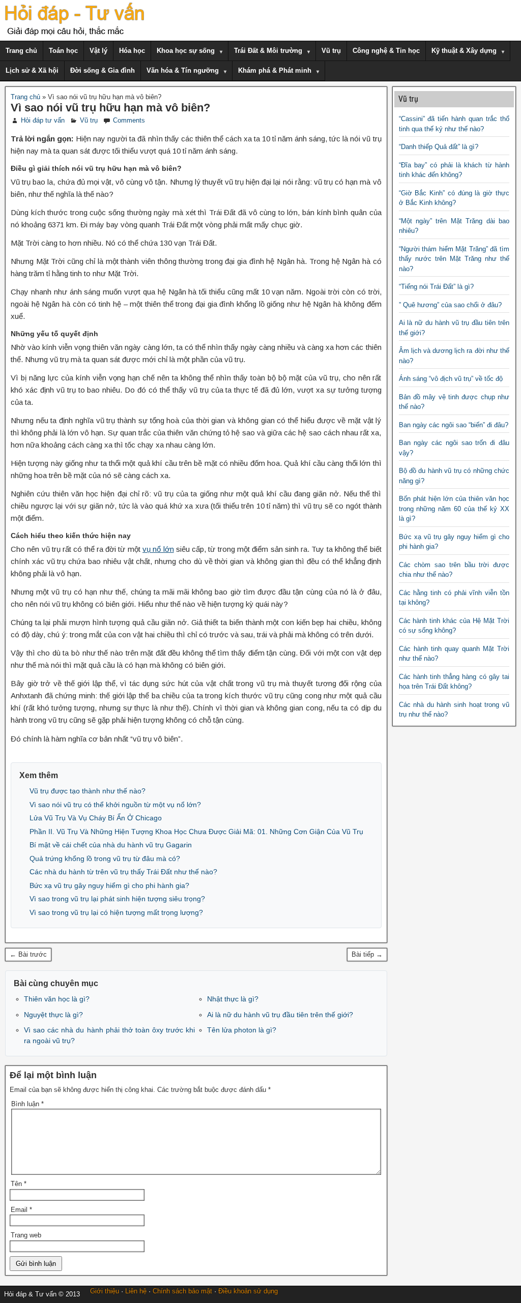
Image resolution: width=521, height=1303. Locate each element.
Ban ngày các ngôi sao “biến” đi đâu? (453, 425)
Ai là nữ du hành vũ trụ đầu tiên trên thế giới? (280, 1015)
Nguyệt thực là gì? (53, 1015)
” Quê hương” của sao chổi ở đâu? (450, 305)
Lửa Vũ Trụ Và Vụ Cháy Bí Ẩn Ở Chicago (96, 818)
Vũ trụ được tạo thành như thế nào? (88, 791)
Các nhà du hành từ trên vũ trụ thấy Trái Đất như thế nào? (123, 872)
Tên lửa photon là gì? (241, 1030)
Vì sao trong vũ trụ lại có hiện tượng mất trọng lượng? (116, 912)
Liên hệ (136, 1291)
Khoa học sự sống (186, 50)
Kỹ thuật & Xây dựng (464, 50)
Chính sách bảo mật (182, 1291)
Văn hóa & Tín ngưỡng (183, 70)
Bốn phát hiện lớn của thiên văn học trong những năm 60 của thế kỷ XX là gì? (454, 508)
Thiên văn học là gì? (57, 999)
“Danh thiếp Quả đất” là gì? (438, 147)
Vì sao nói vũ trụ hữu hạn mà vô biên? (110, 107)
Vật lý (98, 50)
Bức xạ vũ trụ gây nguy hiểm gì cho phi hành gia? (109, 885)
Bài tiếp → (367, 954)
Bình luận (27, 1104)
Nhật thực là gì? (232, 999)
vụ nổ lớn (158, 549)
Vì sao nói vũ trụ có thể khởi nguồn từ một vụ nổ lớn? (115, 805)
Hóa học (132, 50)
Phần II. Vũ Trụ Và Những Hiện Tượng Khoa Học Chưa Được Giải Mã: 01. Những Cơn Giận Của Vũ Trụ (196, 831)
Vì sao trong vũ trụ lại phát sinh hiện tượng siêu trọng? (117, 899)
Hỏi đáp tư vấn (43, 120)
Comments (129, 120)
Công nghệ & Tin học (386, 50)
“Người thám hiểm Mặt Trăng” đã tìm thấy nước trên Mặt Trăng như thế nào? (454, 259)
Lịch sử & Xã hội (32, 70)
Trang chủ (21, 50)
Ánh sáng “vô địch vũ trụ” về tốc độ (451, 378)
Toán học (63, 50)
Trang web (26, 1235)
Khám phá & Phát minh (274, 70)
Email (21, 1209)
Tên (18, 1184)
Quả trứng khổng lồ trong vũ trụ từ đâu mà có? (105, 858)
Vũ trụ (331, 50)
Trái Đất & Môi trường (268, 50)
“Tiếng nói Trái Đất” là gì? (436, 286)
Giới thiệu (104, 1291)
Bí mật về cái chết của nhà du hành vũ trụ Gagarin (111, 845)
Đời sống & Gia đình (102, 70)
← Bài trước (28, 954)
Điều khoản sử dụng (248, 1291)
